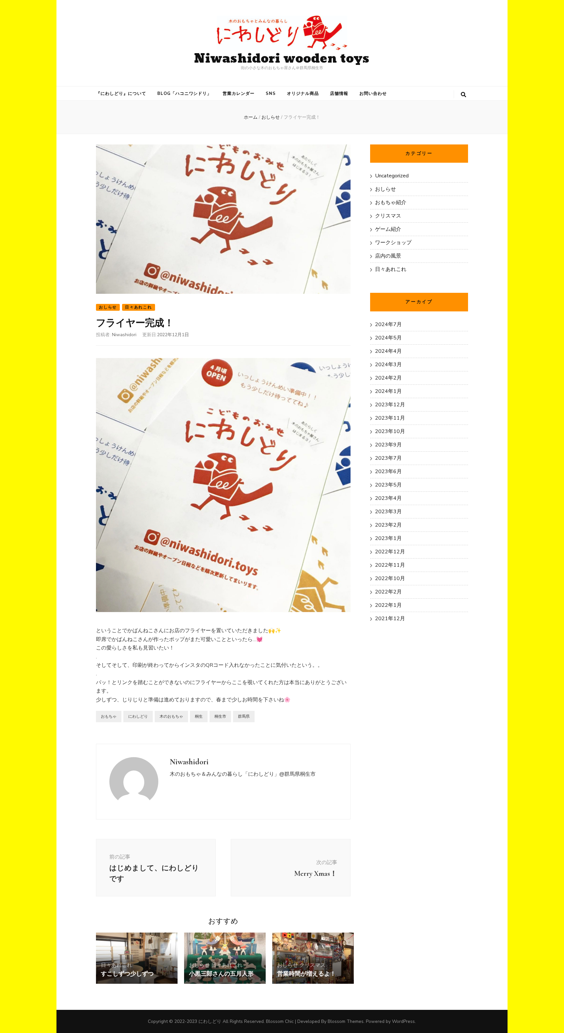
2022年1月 (388, 605)
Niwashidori (124, 335)
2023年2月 (388, 525)
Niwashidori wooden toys (281, 59)
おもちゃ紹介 (390, 202)
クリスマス (312, 965)
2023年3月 (388, 511)
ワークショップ (393, 242)
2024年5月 (388, 337)
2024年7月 (388, 324)
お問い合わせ (373, 94)
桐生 (199, 716)
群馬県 (244, 716)
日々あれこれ (138, 307)
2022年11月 (390, 565)
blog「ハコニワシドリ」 (184, 94)
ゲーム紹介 (388, 229)
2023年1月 (388, 538)
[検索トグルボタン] (463, 94)
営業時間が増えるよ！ (306, 973)
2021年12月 (390, 618)
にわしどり (138, 716)
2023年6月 (388, 471)
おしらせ (108, 307)
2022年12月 (390, 551)
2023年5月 (388, 484)
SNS (271, 94)
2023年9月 (388, 444)
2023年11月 (390, 418)
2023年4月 (388, 498)
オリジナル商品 (303, 94)
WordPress (403, 1021)
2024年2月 (388, 378)
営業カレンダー (239, 94)
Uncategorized (392, 175)
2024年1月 (388, 391)
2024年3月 (388, 364)
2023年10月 (390, 431)
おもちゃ (109, 716)
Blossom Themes (346, 1021)
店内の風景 (388, 256)
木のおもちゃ (171, 716)
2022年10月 (390, 578)
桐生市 (220, 716)
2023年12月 (390, 404)
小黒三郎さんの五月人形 (221, 973)
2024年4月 (388, 351)
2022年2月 (388, 591)
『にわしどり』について (121, 94)
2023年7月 (388, 458)
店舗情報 (339, 94)
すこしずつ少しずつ (127, 973)
